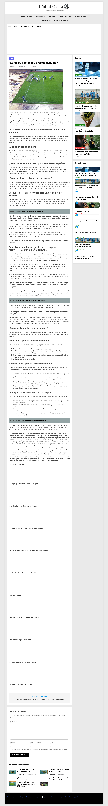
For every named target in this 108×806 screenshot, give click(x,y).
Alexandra (13, 66)
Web (51, 742)
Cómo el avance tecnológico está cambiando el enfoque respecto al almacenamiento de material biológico (87, 175)
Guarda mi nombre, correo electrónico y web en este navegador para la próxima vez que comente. (39, 749)
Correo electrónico (36, 742)
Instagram (46, 797)
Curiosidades (40, 16)
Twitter (53, 797)
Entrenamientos (45, 20)
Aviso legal (19, 797)
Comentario (14, 721)
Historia (68, 16)
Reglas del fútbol (26, 16)
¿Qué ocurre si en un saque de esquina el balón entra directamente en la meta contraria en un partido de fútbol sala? (27, 782)
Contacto (59, 797)
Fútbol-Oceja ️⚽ (54, 6)
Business (79, 75)
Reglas (11, 58)
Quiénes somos (29, 797)
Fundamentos (80, 102)
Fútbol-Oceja (11, 797)
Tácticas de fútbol (80, 16)
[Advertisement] (54, 40)
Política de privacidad (71, 797)
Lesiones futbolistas (61, 20)
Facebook (39, 797)
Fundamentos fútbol (55, 16)
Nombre (13, 742)
